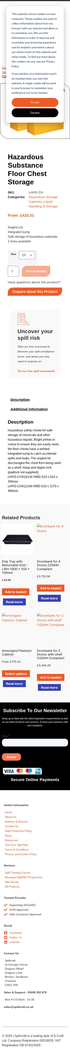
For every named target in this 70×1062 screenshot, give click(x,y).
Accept (35, 102)
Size (13, 254)
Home (6, 67)
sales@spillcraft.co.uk (18, 1006)
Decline (35, 112)
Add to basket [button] (15, 592)
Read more (14, 602)
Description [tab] (20, 400)
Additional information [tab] (29, 409)
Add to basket (36, 271)
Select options (16, 674)
